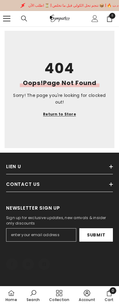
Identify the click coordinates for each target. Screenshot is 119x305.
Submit (96, 235)
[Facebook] (12, 264)
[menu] (6, 18)
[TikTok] (44, 264)
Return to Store (59, 114)
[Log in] (95, 18)
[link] (33, 295)
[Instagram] (28, 264)
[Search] (24, 18)
